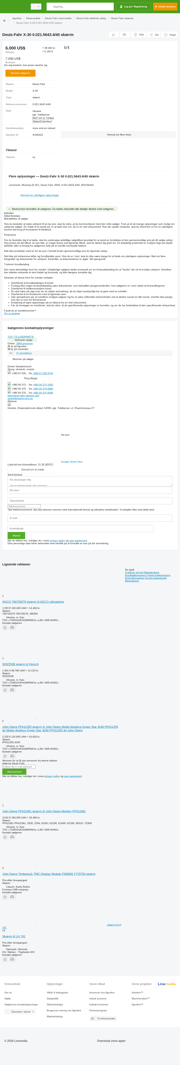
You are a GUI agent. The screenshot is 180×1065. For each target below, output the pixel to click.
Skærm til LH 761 (13, 936)
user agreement (78, 540)
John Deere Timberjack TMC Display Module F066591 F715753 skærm (48, 874)
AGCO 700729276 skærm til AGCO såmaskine (33, 601)
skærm (36, 97)
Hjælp (7, 998)
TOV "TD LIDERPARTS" (21, 336)
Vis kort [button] (65, 434)
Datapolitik (52, 998)
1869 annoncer (24, 343)
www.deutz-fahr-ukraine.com (23, 395)
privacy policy (57, 540)
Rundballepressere (136, 575)
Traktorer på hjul (134, 572)
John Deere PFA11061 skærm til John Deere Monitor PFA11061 (44, 811)
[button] (114, 35)
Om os (8, 992)
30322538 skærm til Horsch (20, 664)
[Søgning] (50, 6)
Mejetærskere (151, 572)
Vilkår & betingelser (57, 992)
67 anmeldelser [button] (24, 353)
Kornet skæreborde (156, 578)
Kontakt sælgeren (20, 73)
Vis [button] (31, 373)
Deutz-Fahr (39, 84)
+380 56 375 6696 (43, 392)
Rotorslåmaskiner (135, 578)
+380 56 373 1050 (43, 384)
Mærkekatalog (55, 1016)
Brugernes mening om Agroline (64, 1010)
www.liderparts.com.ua (20, 398)
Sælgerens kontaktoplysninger (21, 1004)
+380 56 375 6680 (43, 388)
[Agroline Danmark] (15, 6)
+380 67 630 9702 (43, 373)
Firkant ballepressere (158, 575)
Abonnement (14, 771)
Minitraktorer (132, 580)
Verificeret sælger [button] (24, 340)
